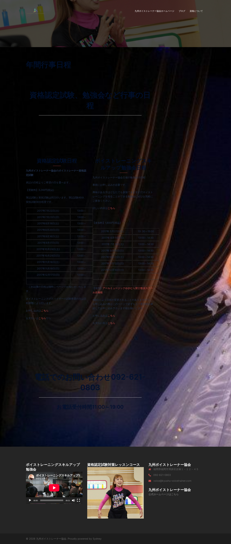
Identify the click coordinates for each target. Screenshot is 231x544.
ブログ (182, 11)
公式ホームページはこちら (163, 494)
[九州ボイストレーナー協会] (35, 10)
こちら (45, 310)
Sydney (97, 538)
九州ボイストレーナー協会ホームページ (154, 11)
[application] (54, 488)
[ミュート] (73, 500)
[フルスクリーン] (78, 500)
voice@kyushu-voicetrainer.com (172, 480)
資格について (196, 11)
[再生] (30, 500)
